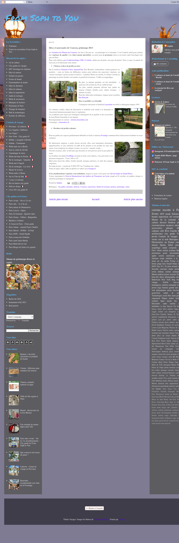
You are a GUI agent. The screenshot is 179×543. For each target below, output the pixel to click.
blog (173, 279)
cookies (158, 373)
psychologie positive (167, 386)
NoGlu (165, 282)
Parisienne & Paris (16, 105)
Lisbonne (173, 397)
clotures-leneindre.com (79, 119)
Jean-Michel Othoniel (163, 397)
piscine (161, 322)
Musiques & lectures (17, 102)
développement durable (169, 413)
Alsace (170, 389)
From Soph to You (42, 18)
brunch (174, 266)
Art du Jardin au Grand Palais (121, 173)
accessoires (157, 228)
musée (155, 244)
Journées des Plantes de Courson (64, 52)
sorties (158, 357)
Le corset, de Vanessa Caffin (171, 105)
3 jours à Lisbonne (16, 179)
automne (69, 186)
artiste (169, 290)
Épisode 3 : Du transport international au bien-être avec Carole (171, 132)
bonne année (156, 407)
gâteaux (169, 228)
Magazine (165, 327)
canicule (171, 370)
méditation (168, 418)
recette (167, 210)
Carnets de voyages (168, 236)
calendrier (174, 407)
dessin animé (156, 413)
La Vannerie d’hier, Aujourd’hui (71, 69)
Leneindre (108, 104)
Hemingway (160, 394)
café (162, 230)
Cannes (161, 359)
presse (166, 274)
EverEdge (70, 156)
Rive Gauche (171, 230)
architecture (157, 233)
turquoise (167, 423)
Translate (25, 320)
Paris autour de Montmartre (20, 207)
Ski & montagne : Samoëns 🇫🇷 (21, 159)
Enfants (175, 213)
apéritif (154, 317)
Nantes (170, 314)
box (153, 370)
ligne (162, 300)
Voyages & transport (17, 109)
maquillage (156, 247)
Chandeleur (155, 391)
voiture (160, 311)
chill (153, 373)
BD (174, 357)
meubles (155, 378)
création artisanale (169, 285)
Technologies (157, 295)
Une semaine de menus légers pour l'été (29, 425)
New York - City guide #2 (19, 136)
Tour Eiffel (169, 346)
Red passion (13, 305)
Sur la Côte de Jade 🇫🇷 (18, 176)
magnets (155, 354)
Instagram (167, 365)
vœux (170, 357)
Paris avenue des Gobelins (19, 237)
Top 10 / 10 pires (164, 266)
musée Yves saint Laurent (167, 378)
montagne (165, 333)
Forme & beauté (15, 79)
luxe (164, 263)
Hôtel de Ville (157, 365)
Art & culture (14, 62)
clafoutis (154, 410)
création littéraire (168, 373)
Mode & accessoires (16, 99)
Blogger (122, 519)
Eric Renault (83, 97)
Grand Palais (172, 263)
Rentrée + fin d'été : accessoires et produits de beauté (29, 356)
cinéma (165, 250)
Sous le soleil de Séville (18, 149)
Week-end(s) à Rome (17, 173)
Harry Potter (163, 362)
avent (165, 295)
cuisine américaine (167, 255)
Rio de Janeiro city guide (19, 183)
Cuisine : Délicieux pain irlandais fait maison (29, 369)
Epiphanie (160, 325)
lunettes (160, 415)
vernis (154, 239)
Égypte (158, 389)
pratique (172, 250)
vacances (170, 225)
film (169, 295)
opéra (175, 319)
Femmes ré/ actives (162, 125)
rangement (156, 298)
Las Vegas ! (13, 133)
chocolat (155, 269)
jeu (164, 319)
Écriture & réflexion (17, 115)
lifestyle (154, 415)
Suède (169, 341)
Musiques (173, 239)
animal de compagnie (162, 349)
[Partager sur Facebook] (81, 183)
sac (177, 343)
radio (165, 303)
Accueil (95, 199)
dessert (163, 222)
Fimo (153, 394)
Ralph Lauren (157, 330)
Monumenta (159, 346)
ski (163, 335)
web (153, 290)
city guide (169, 233)
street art (155, 261)
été (170, 216)
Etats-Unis (155, 314)
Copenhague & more (17, 153)
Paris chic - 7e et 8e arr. (18, 204)
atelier (171, 298)
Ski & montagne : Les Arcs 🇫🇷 (21, 166)
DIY (162, 213)
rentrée (172, 303)
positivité (172, 421)
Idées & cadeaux (15, 89)
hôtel (170, 244)
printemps (121, 186)
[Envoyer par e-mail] (73, 183)
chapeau (175, 341)
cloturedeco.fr (64, 122)
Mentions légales (160, 198)
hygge (176, 309)
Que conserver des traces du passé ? (30, 453)
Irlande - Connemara (17, 143)
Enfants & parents (16, 75)
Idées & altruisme (16, 85)
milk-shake (173, 415)
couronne (163, 269)
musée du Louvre (164, 354)
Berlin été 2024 (15, 299)
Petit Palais (160, 341)
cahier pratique (161, 370)
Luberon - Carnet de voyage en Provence (28, 467)
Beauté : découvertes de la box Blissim (29, 411)
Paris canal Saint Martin (18, 240)
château (76, 186)
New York (166, 279)
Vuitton (165, 330)
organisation (173, 383)
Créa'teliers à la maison (165, 173)
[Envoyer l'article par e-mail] (68, 183)
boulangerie (156, 285)
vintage (154, 282)
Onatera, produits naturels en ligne (27, 383)
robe (177, 421)
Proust (154, 402)
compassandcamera (101, 519)
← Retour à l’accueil (94, 508)
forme (154, 263)
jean (159, 319)
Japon (154, 397)
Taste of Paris (166, 405)
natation (161, 383)
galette (154, 319)
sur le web (163, 239)
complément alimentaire (167, 317)
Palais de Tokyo (157, 367)
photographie (170, 277)
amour (166, 367)
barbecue (165, 351)
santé (154, 357)
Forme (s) (174, 261)
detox (162, 277)
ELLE (154, 325)
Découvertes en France (163, 242)
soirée (154, 423)
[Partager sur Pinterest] (83, 183)
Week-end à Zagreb (16, 163)
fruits (168, 343)
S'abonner (13, 46)
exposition (92, 186)
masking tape (156, 333)
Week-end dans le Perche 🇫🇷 (20, 156)
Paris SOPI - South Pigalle (19, 233)
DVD (154, 266)
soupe (162, 258)
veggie (154, 311)
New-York (172, 399)
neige (174, 418)
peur (153, 421)
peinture (174, 354)
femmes (165, 287)
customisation (158, 225)
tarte (177, 386)
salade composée (169, 247)
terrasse (158, 423)
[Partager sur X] (78, 183)
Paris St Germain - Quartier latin (22, 213)
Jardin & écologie (103, 186)
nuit (166, 383)
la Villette (170, 375)
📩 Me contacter (160, 63)
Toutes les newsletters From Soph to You (23, 50)
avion (154, 271)
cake (168, 407)
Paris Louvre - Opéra (17, 210)
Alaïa (164, 389)
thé (153, 346)
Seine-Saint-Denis (163, 402)
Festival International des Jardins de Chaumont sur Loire (87, 176)
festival (154, 375)
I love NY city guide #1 (18, 189)
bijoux (163, 244)
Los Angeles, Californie (18, 129)
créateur (155, 300)
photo (154, 335)
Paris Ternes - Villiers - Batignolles (23, 217)
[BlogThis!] (75, 183)
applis (154, 255)
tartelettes (155, 306)
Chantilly (164, 391)
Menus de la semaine (164, 219)
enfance (170, 309)
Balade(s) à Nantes (16, 220)
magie (167, 415)
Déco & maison (15, 72)
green (165, 253)
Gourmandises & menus (18, 82)
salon (127, 186)
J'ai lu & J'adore (162, 101)
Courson (83, 186)
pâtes (159, 335)
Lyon (159, 327)
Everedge (104, 135)
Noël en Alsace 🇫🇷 (16, 186)
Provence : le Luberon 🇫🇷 (19, 126)
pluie (156, 421)
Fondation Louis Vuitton (167, 338)
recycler (173, 274)
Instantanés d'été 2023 (17, 302)
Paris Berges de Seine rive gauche (22, 247)
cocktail (160, 410)
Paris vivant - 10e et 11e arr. (20, 200)
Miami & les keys (16, 169)
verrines (165, 357)
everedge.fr (91, 168)
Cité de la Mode (171, 359)
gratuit (171, 287)
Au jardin (61, 186)
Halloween (156, 279)
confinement (167, 410)
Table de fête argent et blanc (29, 397)
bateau (154, 309)
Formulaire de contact (163, 195)
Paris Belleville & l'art (18, 243)
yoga (159, 287)
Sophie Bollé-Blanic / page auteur (166, 156)
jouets (169, 319)
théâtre (174, 335)
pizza (167, 322)
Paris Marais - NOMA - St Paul (21, 230)
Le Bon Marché (166, 306)
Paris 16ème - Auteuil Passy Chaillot (23, 227)
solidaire (169, 258)
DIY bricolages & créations (19, 69)
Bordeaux (155, 359)
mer (176, 287)
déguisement (156, 343)
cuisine (156, 210)
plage (159, 263)
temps (168, 335)
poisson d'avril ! (164, 421)
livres (155, 213)
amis (172, 405)
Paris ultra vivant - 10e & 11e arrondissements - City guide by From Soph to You (30, 442)
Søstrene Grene (157, 405)
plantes (113, 186)
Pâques (164, 298)
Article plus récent (58, 199)
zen (166, 311)
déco (164, 309)
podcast (161, 274)
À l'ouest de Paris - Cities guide (21, 224)
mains (171, 269)
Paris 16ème (157, 250)
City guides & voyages (18, 65)
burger (164, 407)
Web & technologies (17, 112)
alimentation (161, 290)
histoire (161, 375)
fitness (163, 343)
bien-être (155, 277)
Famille (163, 314)
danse (160, 309)
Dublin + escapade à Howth (20, 139)
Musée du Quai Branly (160, 399)
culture (155, 222)
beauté (155, 216)
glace (171, 351)
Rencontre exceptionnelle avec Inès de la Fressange (29, 483)
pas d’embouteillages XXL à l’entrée (77, 60)
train (162, 423)
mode (167, 213)
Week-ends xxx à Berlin (18, 146)
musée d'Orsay (168, 381)
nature (173, 343)
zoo (153, 389)
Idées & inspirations (17, 92)
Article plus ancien (133, 199)
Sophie (170, 46)
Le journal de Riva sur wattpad (164, 89)
